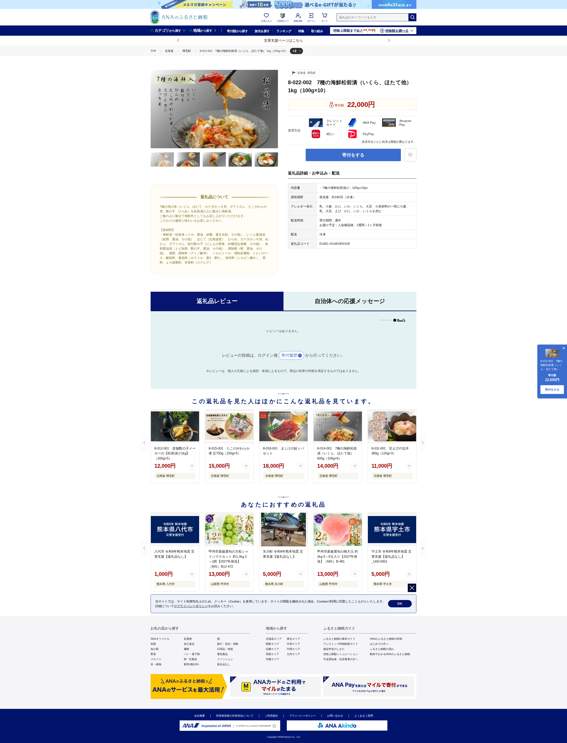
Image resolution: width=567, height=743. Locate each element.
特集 (301, 31)
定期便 (188, 638)
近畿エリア (272, 649)
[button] (178, 40)
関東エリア (272, 643)
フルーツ (156, 659)
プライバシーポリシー (302, 715)
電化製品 (222, 654)
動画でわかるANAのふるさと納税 (390, 654)
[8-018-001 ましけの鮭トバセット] (283, 426)
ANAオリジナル (160, 638)
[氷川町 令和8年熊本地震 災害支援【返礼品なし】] (283, 529)
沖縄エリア (272, 659)
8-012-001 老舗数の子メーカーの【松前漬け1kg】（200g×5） (175, 453)
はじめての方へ (379, 643)
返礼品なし (223, 664)
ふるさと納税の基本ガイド (339, 638)
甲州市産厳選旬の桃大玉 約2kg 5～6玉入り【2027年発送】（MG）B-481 (337, 556)
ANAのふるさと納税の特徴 (386, 638)
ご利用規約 (271, 715)
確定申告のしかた (334, 649)
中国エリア (293, 649)
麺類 (186, 649)
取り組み (317, 31)
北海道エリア (274, 638)
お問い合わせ (335, 715)
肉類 (153, 643)
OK (399, 603)
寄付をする (353, 155)
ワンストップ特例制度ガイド (340, 643)
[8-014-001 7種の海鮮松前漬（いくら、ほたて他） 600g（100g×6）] (338, 426)
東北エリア (293, 638)
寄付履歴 (289, 355)
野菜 (153, 654)
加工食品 (189, 643)
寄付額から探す (237, 31)
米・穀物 (156, 664)
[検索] (412, 17)
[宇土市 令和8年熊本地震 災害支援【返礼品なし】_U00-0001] (392, 529)
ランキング (283, 31)
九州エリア (293, 654)
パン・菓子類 (192, 654)
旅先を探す (262, 31)
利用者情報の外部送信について (234, 715)
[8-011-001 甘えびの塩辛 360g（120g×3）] (392, 426)
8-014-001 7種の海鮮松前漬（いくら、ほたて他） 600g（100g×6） (337, 453)
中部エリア (293, 643)
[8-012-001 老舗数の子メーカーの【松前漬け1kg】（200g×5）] (175, 426)
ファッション (225, 659)
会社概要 (199, 715)
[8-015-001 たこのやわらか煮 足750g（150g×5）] (229, 426)
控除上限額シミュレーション (340, 654)
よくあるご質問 (363, 715)
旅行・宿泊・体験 (227, 643)
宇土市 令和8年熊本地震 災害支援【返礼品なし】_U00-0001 (391, 556)
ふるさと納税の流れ (382, 649)
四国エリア (272, 654)
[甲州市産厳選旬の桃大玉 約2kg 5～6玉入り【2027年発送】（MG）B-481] (338, 529)
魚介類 (155, 649)
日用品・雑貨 (225, 649)
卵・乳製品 (190, 659)
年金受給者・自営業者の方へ (340, 659)
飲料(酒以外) (191, 664)
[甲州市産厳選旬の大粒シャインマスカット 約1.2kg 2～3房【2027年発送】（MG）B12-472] (229, 529)
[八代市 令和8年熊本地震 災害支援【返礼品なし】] (175, 529)
